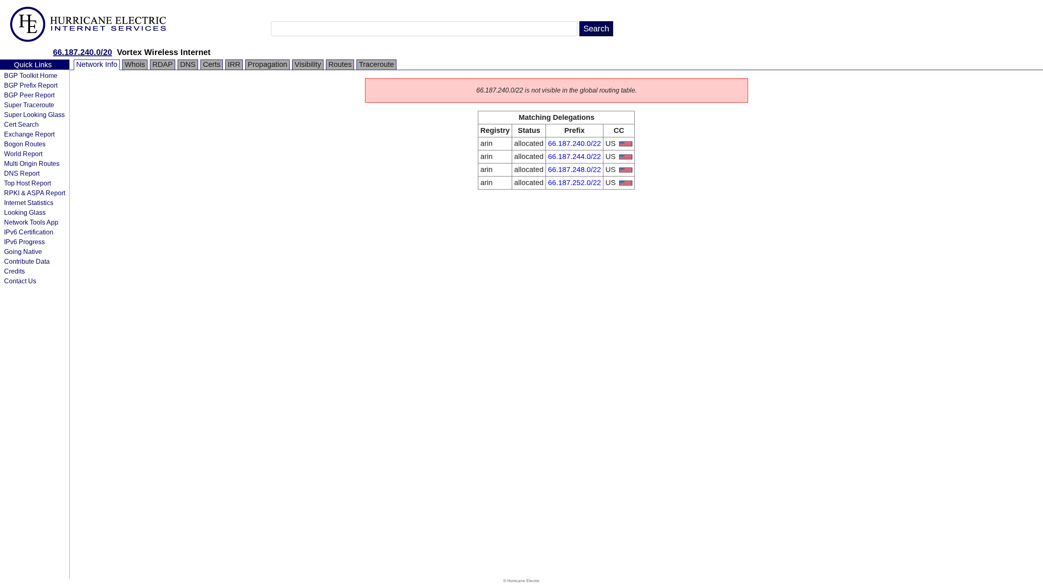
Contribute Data (27, 261)
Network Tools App (31, 222)
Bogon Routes (25, 144)
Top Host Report (27, 183)
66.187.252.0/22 (574, 183)
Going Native (23, 251)
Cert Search (21, 124)
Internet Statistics (28, 202)
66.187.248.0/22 (574, 170)
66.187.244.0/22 (574, 156)
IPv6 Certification (28, 232)
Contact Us (20, 281)
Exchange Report (29, 134)
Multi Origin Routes (31, 163)
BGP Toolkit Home (30, 75)
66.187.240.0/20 (82, 52)
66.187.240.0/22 (574, 143)
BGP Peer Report (29, 95)
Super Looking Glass (34, 114)
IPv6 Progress (24, 241)
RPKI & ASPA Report (34, 192)
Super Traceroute (29, 104)
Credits (14, 271)
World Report (23, 153)
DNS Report (22, 173)
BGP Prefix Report (30, 85)
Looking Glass (25, 212)
